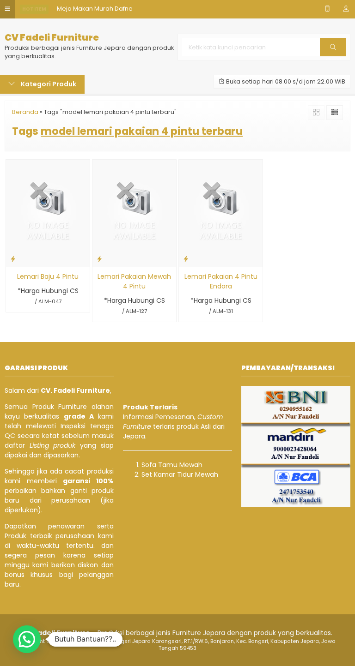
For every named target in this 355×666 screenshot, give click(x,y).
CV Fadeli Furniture (52, 38)
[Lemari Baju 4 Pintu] (48, 212)
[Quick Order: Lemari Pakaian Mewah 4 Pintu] (99, 258)
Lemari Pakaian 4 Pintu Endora (220, 281)
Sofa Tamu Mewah (171, 464)
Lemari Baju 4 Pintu (48, 276)
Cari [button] (333, 55)
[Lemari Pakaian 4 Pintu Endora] (221, 212)
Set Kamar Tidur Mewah (179, 474)
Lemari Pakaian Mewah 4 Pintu (134, 281)
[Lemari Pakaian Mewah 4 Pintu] (134, 212)
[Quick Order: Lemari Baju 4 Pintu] (13, 258)
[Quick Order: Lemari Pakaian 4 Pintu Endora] (185, 258)
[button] (27, 639)
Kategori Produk (47, 84)
